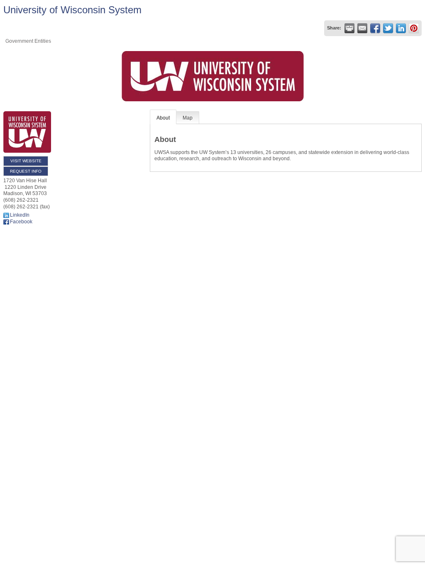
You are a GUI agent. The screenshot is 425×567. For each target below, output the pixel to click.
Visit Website (26, 161)
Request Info (26, 171)
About (163, 118)
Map (188, 118)
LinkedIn (19, 215)
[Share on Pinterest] (414, 28)
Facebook (21, 222)
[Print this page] (349, 28)
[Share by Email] (362, 28)
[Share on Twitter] (388, 28)
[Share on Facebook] (375, 28)
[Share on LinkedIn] (401, 28)
